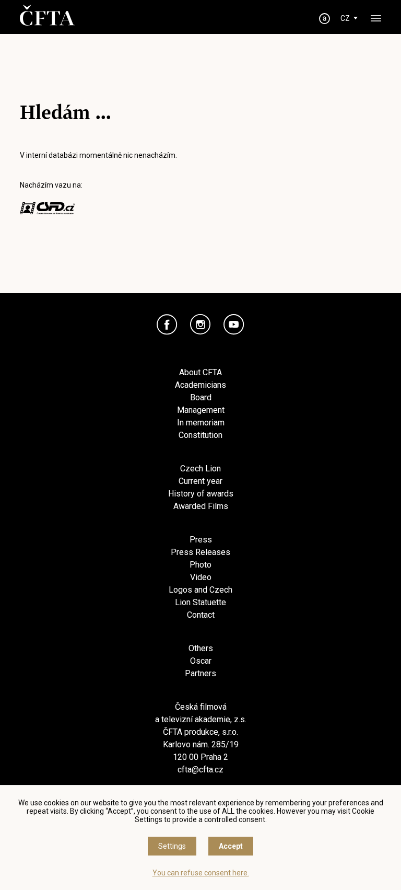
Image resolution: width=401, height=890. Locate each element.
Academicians (200, 385)
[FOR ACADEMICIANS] (324, 18)
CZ (345, 18)
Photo (200, 565)
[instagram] (200, 324)
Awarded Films (200, 506)
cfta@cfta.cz (200, 770)
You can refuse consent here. (200, 873)
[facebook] (167, 324)
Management (201, 410)
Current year (200, 481)
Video (200, 577)
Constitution (200, 435)
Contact (201, 615)
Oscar (200, 661)
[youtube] (233, 324)
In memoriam (201, 422)
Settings (172, 846)
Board (200, 397)
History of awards (200, 494)
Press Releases (200, 552)
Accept (231, 846)
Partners (200, 673)
